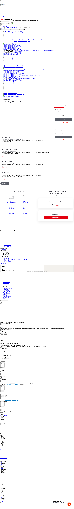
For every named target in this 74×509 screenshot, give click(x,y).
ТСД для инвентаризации (37, 69)
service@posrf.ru (4, 179)
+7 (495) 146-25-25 (16, 27)
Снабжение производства (9, 354)
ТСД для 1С (14, 69)
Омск (1, 464)
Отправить (3, 362)
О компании (5, 7)
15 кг (16, 41)
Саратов (2, 477)
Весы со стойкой (29, 37)
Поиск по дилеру (67, 105)
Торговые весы (6, 275)
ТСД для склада (20, 69)
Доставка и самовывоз (7, 8)
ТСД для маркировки (27, 69)
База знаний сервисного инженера (25, 214)
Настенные (17, 33)
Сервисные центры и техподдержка (10, 11)
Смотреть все (37, 75)
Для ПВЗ (54, 50)
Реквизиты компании (7, 293)
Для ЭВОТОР (30, 62)
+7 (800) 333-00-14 (9, 27)
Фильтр (58, 105)
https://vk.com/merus (6, 258)
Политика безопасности (7, 288)
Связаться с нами (6, 297)
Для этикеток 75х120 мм (27, 63)
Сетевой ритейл (7, 351)
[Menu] (0, 3)
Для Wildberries (19, 62)
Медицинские (54, 39)
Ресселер (6, 352)
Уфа (1, 497)
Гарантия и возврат (6, 291)
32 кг (19, 41)
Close (2, 327)
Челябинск (2, 501)
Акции (4, 16)
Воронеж (2, 431)
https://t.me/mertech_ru (7, 261)
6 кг (14, 41)
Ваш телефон (3, 357)
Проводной (15, 51)
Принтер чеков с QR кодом (29, 78)
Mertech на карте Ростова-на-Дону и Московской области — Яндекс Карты (37, 271)
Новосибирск (3, 462)
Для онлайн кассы (37, 39)
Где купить (5, 10)
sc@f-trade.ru (4, 156)
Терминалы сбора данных (8, 277)
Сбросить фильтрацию (63, 122)
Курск (1, 449)
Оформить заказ (4, 401)
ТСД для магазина (45, 69)
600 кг (29, 41)
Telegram (5, 408)
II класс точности (15, 42)
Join (4, 329)
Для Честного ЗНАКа (18, 50)
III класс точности (22, 42)
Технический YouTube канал (11, 214)
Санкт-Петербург (3, 415)
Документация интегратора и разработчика (11, 202)
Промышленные (23, 61)
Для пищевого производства (27, 39)
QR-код (20, 52)
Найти (63, 119)
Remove (5, 333)
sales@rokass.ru (4, 144)
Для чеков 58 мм (14, 78)
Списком (64, 115)
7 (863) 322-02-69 (5, 166)
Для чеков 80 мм (21, 78)
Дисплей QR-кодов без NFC (8, 278)
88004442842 (4, 143)
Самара (1, 475)
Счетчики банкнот (6, 282)
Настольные (12, 33)
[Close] (0, 344)
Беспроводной (20, 51)
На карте (58, 115)
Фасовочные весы (6, 276)
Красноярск (2, 447)
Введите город (57, 111)
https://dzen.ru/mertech (7, 260)
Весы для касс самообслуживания (64, 39)
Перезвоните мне (3, 240)
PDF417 (16, 52)
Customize (3, 323)
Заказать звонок (27, 27)
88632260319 (4, 155)
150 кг (23, 41)
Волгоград (2, 428)
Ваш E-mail (2, 358)
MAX (1, 408)
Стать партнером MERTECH (8, 290)
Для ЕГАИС (39, 50)
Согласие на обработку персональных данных (11, 384)
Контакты (5, 17)
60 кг (21, 41)
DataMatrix (13, 52)
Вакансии (5, 292)
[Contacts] (4, 4)
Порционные (48, 39)
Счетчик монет (6, 283)
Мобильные (12, 61)
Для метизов (43, 39)
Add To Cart (8, 323)
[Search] (12, 23)
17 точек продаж (3, 26)
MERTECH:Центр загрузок (25, 202)
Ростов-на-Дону (3, 473)
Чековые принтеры (6, 281)
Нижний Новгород (4, 458)
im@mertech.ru (3, 234)
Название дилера (57, 128)
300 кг (26, 41)
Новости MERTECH (7, 294)
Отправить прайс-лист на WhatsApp (9, 359)
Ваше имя (2, 348)
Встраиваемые (23, 37)
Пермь (1, 468)
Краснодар (2, 446)
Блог (4, 15)
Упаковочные (7, 40)
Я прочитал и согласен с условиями (13, 384)
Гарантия (4, 12)
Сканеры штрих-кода (7, 274)
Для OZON (14, 62)
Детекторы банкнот (7, 284)
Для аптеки (34, 50)
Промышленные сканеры (47, 50)
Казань (1, 439)
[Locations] (1, 4)
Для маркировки (36, 62)
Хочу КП (22, 27)
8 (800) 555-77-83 (55, 204)
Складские (20, 39)
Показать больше (5, 183)
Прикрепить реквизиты (5, 383)
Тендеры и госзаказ (8, 355)
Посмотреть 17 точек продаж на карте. (8, 232)
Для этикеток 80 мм (18, 63)
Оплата (4, 9)
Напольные (17, 37)
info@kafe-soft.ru (5, 167)
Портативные (31, 75)
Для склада (30, 50)
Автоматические (25, 75)
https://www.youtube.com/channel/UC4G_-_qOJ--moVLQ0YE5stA (15, 259)
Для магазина (14, 39)
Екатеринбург (3, 434)
